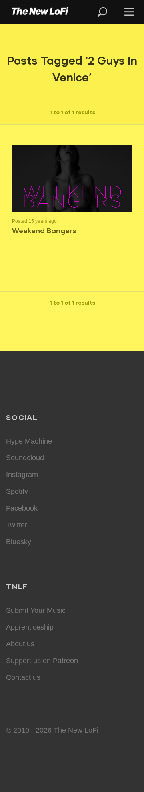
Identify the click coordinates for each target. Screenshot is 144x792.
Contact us (23, 677)
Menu (129, 12)
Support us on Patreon (42, 661)
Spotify (17, 491)
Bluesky (18, 542)
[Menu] (126, 12)
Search (103, 12)
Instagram (22, 475)
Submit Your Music (36, 610)
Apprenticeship (30, 627)
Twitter (16, 525)
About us (20, 644)
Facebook (22, 508)
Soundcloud (25, 458)
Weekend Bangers (44, 230)
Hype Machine (29, 441)
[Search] (106, 12)
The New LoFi (40, 12)
